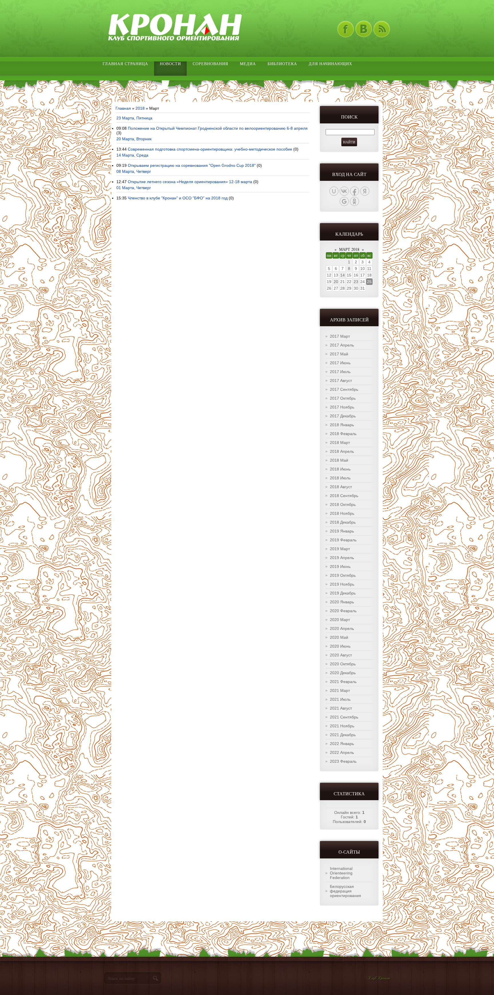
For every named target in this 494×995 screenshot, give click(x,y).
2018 (140, 108)
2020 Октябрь (343, 664)
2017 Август (341, 380)
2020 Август (341, 655)
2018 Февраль (343, 433)
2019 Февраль (343, 540)
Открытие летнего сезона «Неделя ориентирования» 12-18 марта (190, 181)
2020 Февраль (343, 610)
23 (356, 281)
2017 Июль (340, 371)
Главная (123, 108)
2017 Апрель (342, 345)
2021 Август (341, 708)
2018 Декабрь (343, 522)
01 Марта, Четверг (133, 187)
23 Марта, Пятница (134, 118)
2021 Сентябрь (344, 717)
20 (336, 281)
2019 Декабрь (343, 593)
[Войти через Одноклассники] (354, 201)
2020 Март (340, 619)
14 (342, 275)
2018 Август (341, 487)
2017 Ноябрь (342, 407)
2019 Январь (342, 531)
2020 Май (339, 637)
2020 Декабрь (343, 672)
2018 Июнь (340, 469)
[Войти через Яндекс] (364, 191)
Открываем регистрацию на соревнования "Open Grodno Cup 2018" (192, 165)
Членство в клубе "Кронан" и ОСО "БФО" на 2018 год (178, 198)
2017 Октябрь (343, 398)
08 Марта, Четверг (133, 171)
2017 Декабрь (343, 416)
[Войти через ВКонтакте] (344, 191)
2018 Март (340, 442)
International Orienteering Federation (341, 873)
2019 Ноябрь (342, 584)
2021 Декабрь (343, 734)
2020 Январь (342, 602)
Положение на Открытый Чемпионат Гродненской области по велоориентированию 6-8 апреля (218, 128)
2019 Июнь (340, 566)
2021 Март (340, 690)
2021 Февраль (343, 681)
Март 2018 (349, 249)
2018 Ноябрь (342, 513)
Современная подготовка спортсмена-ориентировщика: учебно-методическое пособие (210, 149)
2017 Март (340, 336)
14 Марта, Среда (132, 155)
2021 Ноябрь (342, 726)
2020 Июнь (340, 646)
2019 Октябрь (343, 575)
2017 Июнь (340, 363)
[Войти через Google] (344, 201)
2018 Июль (340, 478)
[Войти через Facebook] (354, 191)
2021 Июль (340, 699)
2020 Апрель (342, 628)
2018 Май (339, 460)
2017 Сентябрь (344, 389)
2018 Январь (342, 425)
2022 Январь (342, 743)
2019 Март (340, 548)
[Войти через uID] (333, 191)
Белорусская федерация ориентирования (345, 891)
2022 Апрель (342, 752)
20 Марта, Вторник (134, 139)
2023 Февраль (343, 761)
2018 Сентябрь (344, 495)
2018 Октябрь (343, 504)
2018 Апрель (342, 451)
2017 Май (339, 354)
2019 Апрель (342, 557)
